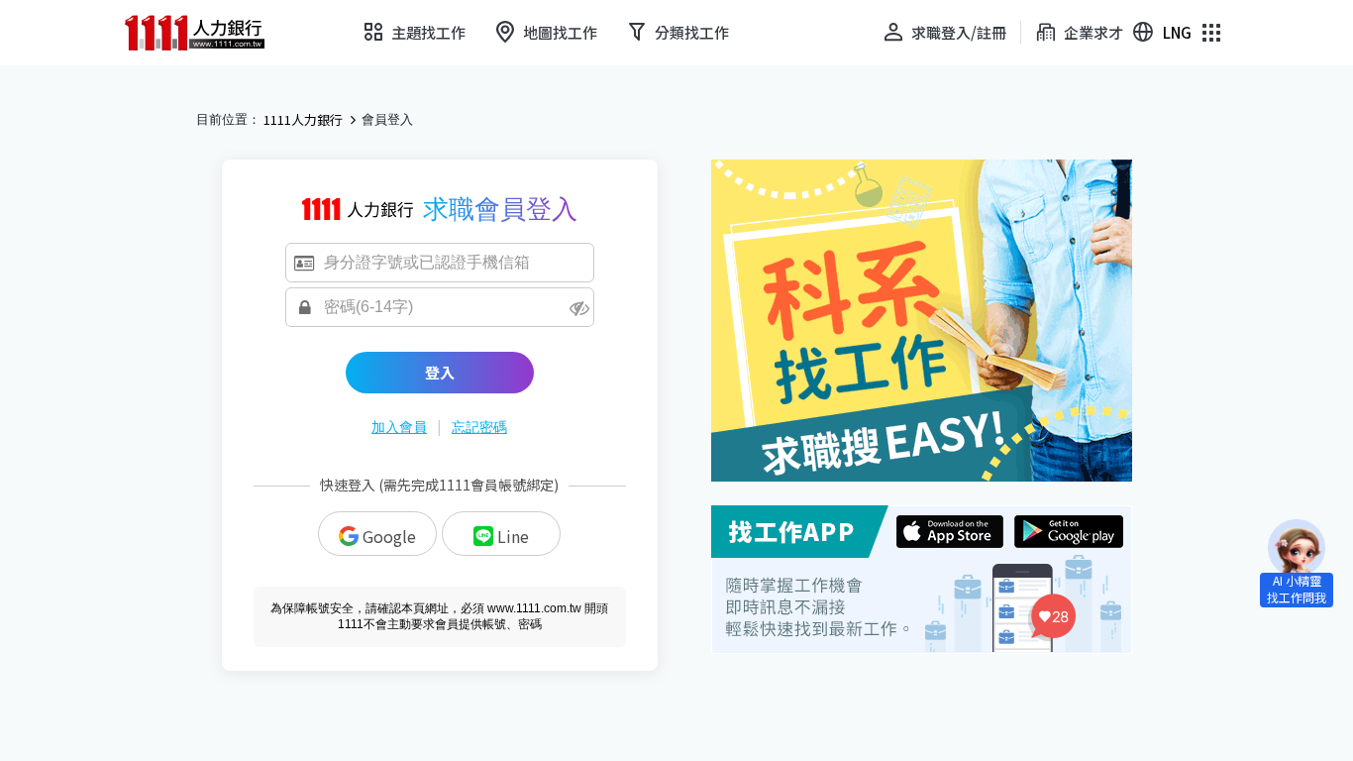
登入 (440, 372)
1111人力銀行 (303, 120)
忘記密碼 (479, 427)
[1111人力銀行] (208, 32)
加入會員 (399, 427)
